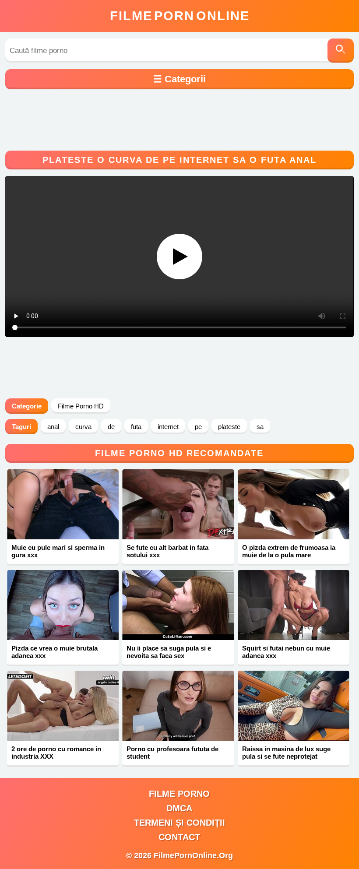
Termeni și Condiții (179, 822)
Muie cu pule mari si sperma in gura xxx (58, 551)
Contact (179, 837)
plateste (229, 426)
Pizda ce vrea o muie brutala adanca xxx (54, 651)
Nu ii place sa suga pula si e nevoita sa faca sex (169, 651)
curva (83, 426)
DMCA (179, 808)
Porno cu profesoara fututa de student (172, 752)
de (111, 426)
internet (168, 426)
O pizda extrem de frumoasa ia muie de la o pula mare (288, 551)
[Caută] (340, 51)
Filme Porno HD (81, 406)
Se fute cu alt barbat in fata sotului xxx (167, 551)
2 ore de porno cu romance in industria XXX (56, 752)
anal (53, 426)
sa (260, 426)
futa (136, 426)
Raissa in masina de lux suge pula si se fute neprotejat (286, 752)
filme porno (179, 794)
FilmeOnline (180, 16)
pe (198, 426)
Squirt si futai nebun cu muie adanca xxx (286, 651)
